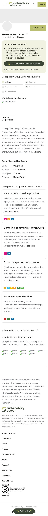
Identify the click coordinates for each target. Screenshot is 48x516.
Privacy (5, 449)
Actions (6, 82)
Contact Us (7, 438)
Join (41, 4)
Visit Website (38, 28)
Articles (5, 460)
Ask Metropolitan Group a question (25, 64)
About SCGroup (8, 433)
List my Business (8, 454)
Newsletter (6, 475)
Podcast (5, 465)
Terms (4, 444)
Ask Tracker (26, 511)
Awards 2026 (7, 470)
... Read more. (35, 152)
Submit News (7, 481)
